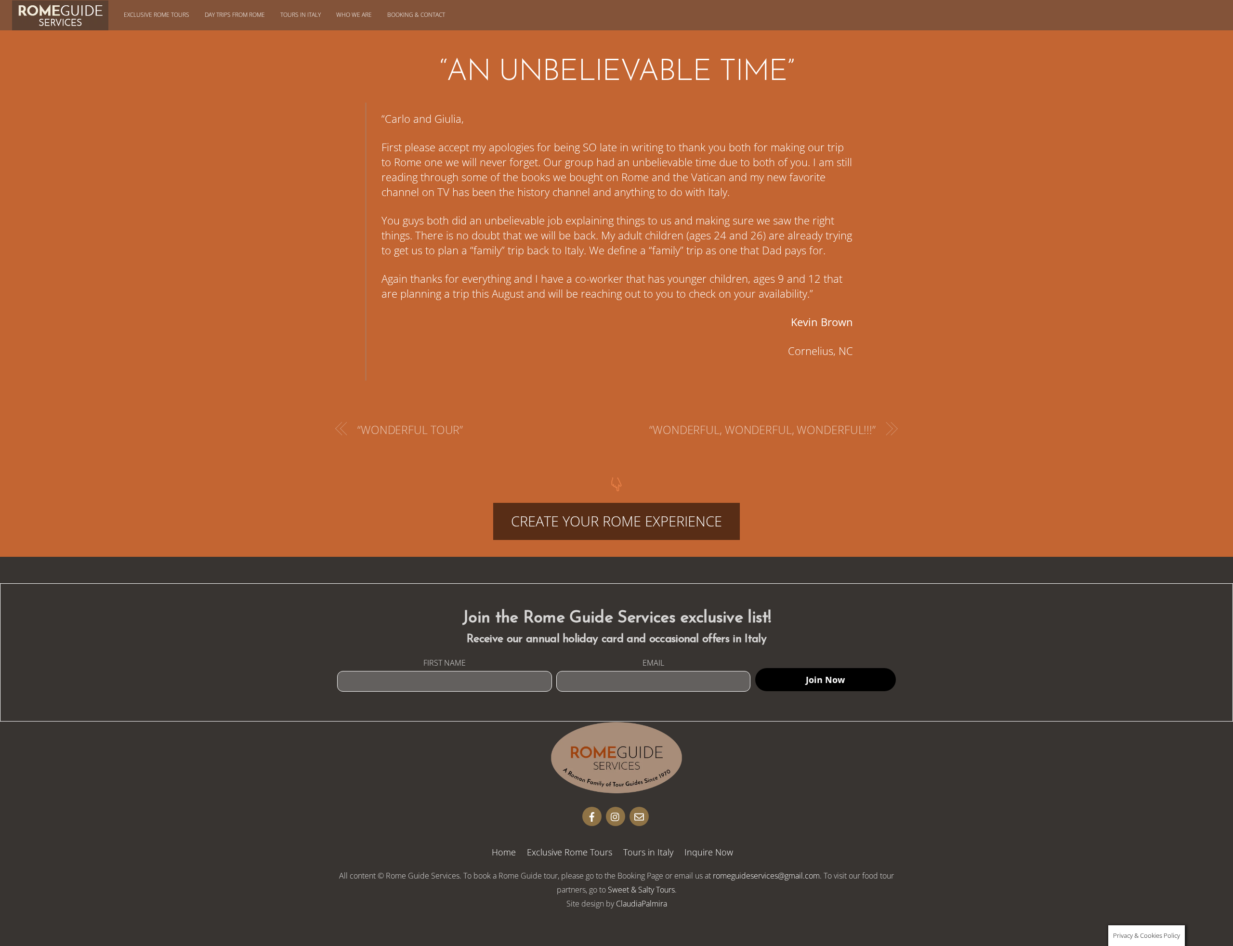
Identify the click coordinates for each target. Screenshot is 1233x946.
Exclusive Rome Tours (156, 15)
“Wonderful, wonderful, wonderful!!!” (762, 429)
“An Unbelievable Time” (616, 72)
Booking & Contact (416, 15)
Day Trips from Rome (235, 15)
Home (504, 852)
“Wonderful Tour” (410, 429)
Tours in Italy (300, 15)
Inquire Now (708, 852)
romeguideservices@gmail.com (766, 875)
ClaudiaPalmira (641, 903)
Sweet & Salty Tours (641, 889)
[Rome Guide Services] (616, 789)
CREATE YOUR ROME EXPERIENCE (616, 521)
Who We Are (354, 15)
